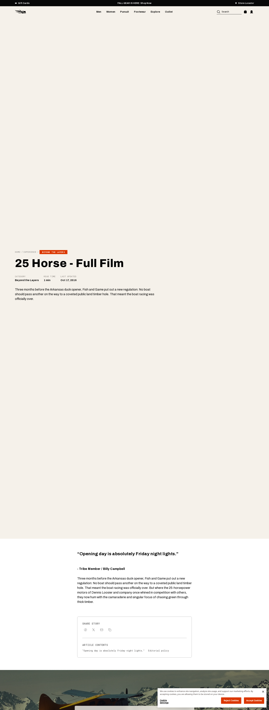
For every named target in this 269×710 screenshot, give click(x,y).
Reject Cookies (231, 700)
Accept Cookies (254, 700)
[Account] (251, 11)
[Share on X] (93, 630)
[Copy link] (110, 630)
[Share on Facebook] (85, 630)
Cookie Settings (164, 701)
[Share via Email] (102, 630)
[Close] (263, 691)
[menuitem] (98, 11)
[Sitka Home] (55, 12)
